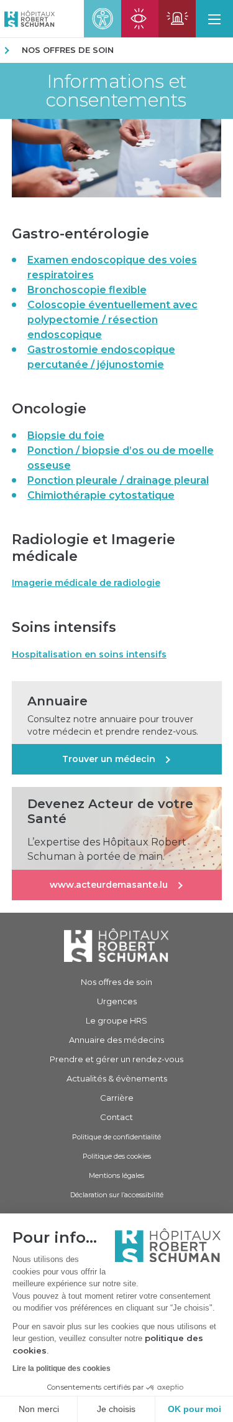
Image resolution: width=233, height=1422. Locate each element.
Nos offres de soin (68, 50)
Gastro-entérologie (80, 233)
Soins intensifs (64, 627)
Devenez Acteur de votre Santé (110, 811)
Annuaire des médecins (116, 1040)
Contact (116, 1117)
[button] (214, 18)
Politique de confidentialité (116, 1136)
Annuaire (57, 701)
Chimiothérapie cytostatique (101, 495)
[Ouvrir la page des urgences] (177, 18)
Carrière (117, 1098)
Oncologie (49, 408)
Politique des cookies (117, 1156)
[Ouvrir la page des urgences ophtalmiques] (139, 18)
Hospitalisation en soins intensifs (89, 654)
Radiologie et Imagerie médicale (93, 548)
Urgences (117, 1001)
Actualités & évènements (116, 1078)
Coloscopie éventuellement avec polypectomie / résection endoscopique (112, 320)
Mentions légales (116, 1175)
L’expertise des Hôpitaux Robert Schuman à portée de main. (106, 849)
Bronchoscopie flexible (87, 290)
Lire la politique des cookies (61, 1368)
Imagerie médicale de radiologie (86, 582)
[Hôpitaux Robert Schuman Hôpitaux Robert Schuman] (27, 18)
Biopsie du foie (65, 435)
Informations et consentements (116, 91)
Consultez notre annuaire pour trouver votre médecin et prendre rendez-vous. (112, 725)
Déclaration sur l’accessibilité (116, 1194)
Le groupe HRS (116, 1020)
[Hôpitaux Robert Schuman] (116, 944)
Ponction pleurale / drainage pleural (118, 480)
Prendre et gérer (116, 1059)
